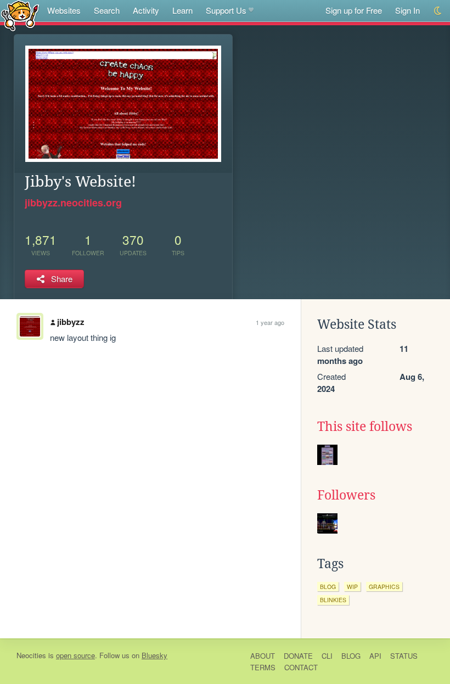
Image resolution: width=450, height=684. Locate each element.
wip (352, 586)
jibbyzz (71, 322)
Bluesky (154, 655)
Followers (346, 495)
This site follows (364, 426)
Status (404, 656)
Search (107, 10)
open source (75, 655)
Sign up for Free (353, 10)
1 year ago (270, 322)
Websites (64, 10)
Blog (351, 656)
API (375, 656)
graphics (384, 586)
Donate (298, 656)
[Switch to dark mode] (438, 10)
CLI (327, 656)
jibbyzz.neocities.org (73, 202)
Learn (182, 10)
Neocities (31, 655)
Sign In (407, 10)
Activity (146, 10)
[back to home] (20, 15)
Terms (262, 667)
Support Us (226, 10)
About (262, 656)
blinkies (333, 600)
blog (328, 586)
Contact (301, 667)
